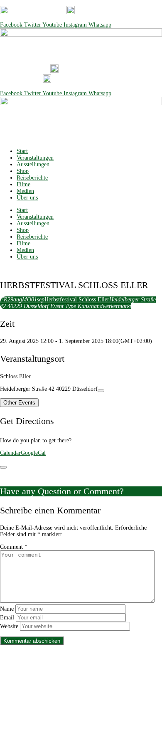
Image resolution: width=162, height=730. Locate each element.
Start (22, 151)
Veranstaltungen (35, 158)
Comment (13, 547)
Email (7, 617)
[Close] (3, 467)
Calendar (10, 453)
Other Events (19, 403)
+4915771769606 (41, 12)
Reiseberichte (32, 178)
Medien (25, 191)
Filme (23, 184)
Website (9, 626)
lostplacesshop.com (101, 708)
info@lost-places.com (117, 12)
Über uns (27, 198)
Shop (23, 171)
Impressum (109, 676)
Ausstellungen (33, 164)
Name (7, 609)
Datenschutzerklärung (66, 676)
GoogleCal (33, 453)
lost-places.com (56, 708)
